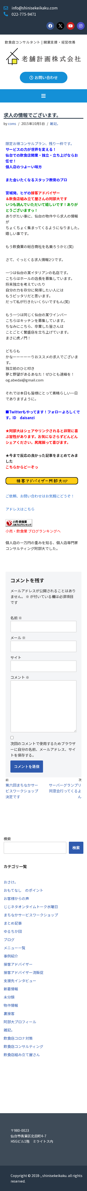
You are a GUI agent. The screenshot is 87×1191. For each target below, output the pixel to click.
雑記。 (55, 123)
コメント (19, 677)
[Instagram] (81, 26)
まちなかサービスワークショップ (31, 914)
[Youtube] (70, 26)
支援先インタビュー (20, 980)
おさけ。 (11, 881)
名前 (16, 617)
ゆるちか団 (13, 931)
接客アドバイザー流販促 (24, 972)
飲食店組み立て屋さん (22, 1054)
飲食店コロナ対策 (18, 1038)
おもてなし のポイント (23, 890)
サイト (15, 657)
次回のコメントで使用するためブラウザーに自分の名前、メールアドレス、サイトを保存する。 (43, 749)
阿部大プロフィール (20, 1021)
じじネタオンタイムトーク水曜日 (31, 906)
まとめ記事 (13, 923)
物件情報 (11, 1005)
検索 (7, 838)
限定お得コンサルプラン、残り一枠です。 (40, 143)
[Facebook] (50, 26)
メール (18, 637)
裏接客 (9, 1013)
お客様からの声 (16, 898)
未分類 (9, 997)
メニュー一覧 (14, 947)
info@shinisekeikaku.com (35, 8)
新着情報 (11, 988)
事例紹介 (11, 955)
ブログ (9, 939)
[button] (43, 96)
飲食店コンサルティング (23, 1046)
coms (12, 123)
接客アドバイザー (18, 964)
